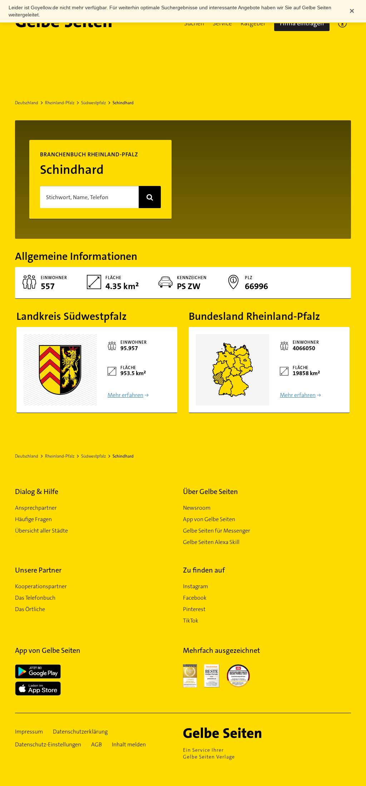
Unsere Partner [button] (38, 570)
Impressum (29, 731)
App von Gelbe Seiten (209, 519)
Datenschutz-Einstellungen (48, 744)
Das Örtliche (30, 609)
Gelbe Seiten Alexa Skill (211, 542)
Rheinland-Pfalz (59, 103)
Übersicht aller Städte (41, 530)
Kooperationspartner (41, 586)
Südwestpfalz (93, 103)
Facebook (195, 597)
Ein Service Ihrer (209, 753)
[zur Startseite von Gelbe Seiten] (235, 732)
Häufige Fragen (33, 519)
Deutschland (26, 103)
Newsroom (197, 508)
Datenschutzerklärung (80, 731)
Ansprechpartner (36, 508)
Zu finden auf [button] (204, 570)
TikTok (190, 620)
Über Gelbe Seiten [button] (210, 491)
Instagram (195, 586)
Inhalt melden (129, 744)
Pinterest (194, 609)
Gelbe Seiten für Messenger (216, 530)
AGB (96, 744)
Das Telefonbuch (35, 597)
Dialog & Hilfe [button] (36, 491)
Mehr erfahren (125, 395)
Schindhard (123, 103)
